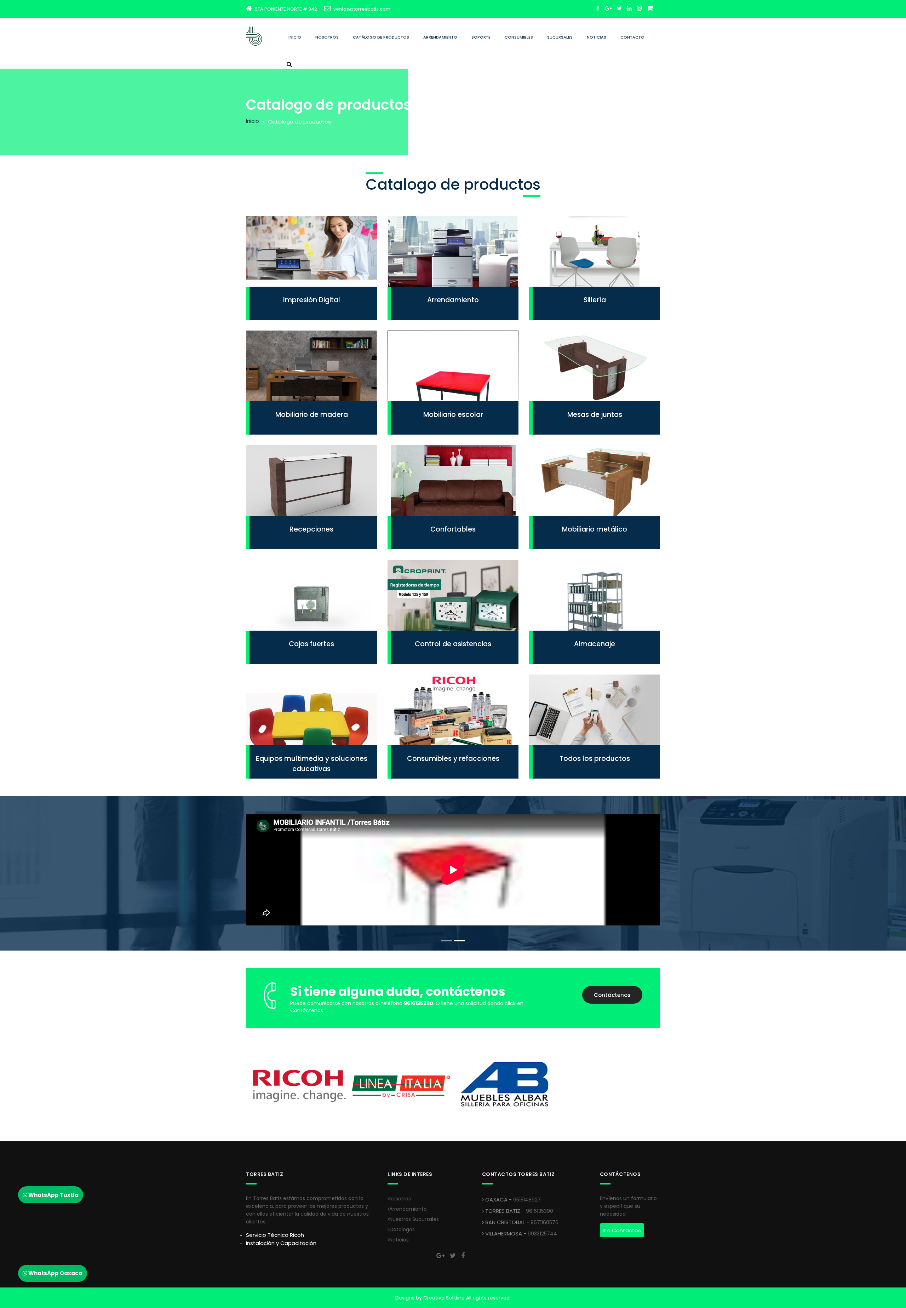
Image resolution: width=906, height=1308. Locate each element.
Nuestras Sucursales (414, 1219)
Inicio (294, 37)
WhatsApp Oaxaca (54, 1273)
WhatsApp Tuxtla (53, 1195)
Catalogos (402, 1229)
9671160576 (544, 1222)
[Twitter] (619, 8)
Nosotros (327, 37)
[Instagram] (639, 8)
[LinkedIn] (629, 8)
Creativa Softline (444, 1297)
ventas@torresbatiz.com (361, 9)
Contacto (632, 37)
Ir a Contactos (622, 1230)
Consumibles (519, 37)
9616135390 (539, 1211)
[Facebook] (598, 8)
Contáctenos (612, 995)
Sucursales (560, 37)
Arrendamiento (440, 37)
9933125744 (542, 1233)
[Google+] (608, 8)
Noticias (596, 37)
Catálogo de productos (381, 37)
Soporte (481, 37)
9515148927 (527, 1199)
